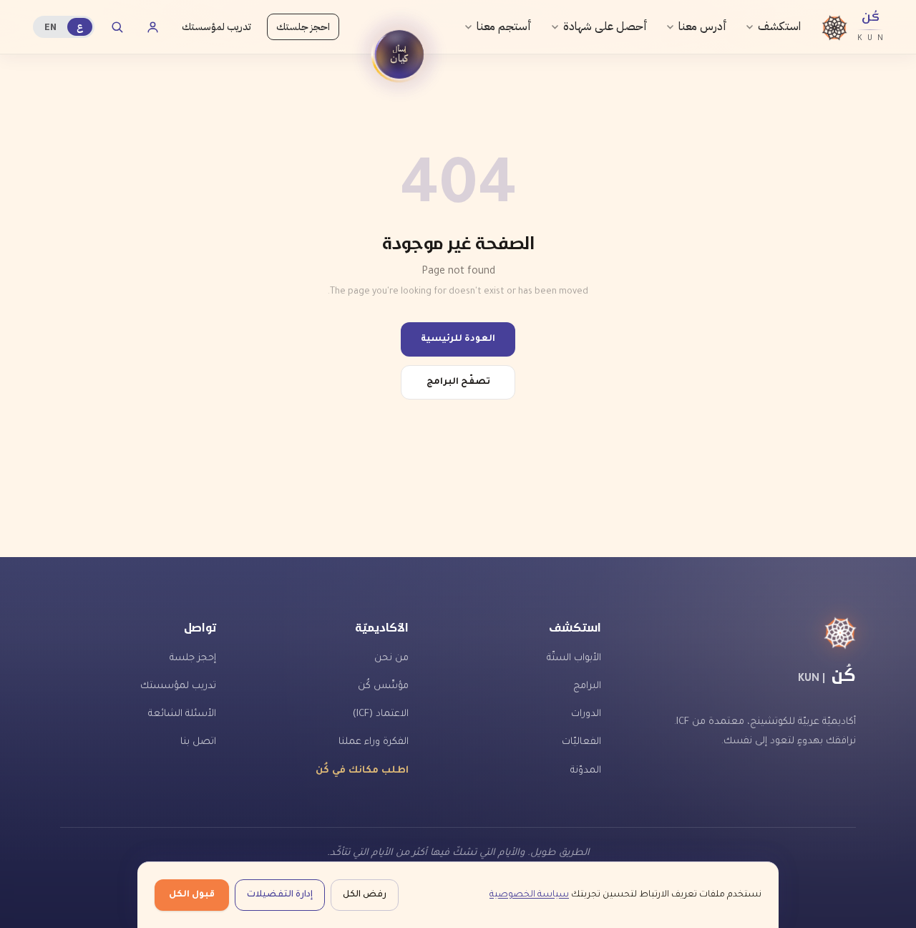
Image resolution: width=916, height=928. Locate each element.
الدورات (586, 714)
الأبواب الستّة (574, 658)
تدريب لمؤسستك (216, 26)
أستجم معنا (504, 26)
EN (50, 27)
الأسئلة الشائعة (182, 714)
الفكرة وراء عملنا (373, 742)
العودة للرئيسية (458, 339)
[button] (399, 54)
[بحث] (116, 27)
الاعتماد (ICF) (381, 714)
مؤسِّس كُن (383, 686)
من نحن (391, 658)
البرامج (587, 686)
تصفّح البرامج (458, 382)
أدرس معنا (702, 26)
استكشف (779, 26)
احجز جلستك (303, 26)
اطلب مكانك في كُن (362, 770)
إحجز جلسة (193, 658)
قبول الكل (192, 895)
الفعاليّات (581, 742)
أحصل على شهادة (605, 26)
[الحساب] (152, 27)
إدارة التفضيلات (280, 895)
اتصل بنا (198, 742)
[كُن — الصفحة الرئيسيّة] (747, 633)
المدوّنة (585, 770)
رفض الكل (364, 895)
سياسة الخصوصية (529, 895)
